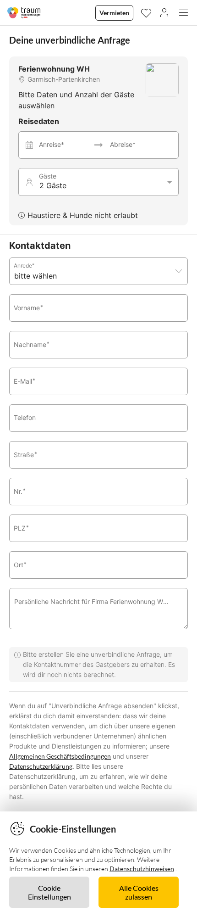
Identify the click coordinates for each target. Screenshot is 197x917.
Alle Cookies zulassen (139, 892)
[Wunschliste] (145, 12)
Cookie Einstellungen (49, 892)
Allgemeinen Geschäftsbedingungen (60, 756)
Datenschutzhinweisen (141, 868)
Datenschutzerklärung (40, 766)
